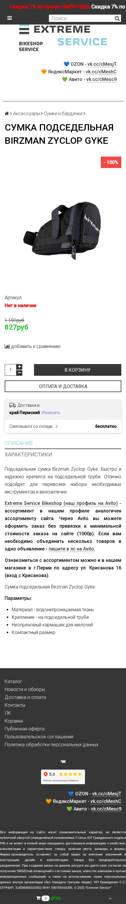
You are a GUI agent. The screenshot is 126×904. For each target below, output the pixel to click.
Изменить (51, 412)
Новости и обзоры (25, 689)
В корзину (77, 370)
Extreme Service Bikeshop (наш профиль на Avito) (61, 503)
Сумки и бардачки (63, 113)
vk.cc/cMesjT (102, 64)
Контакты (15, 705)
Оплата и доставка (63, 386)
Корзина (14, 721)
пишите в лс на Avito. (72, 549)
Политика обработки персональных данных (51, 744)
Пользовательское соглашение (39, 737)
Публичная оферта (25, 729)
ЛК (8, 713)
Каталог (13, 681)
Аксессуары (26, 113)
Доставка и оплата (25, 697)
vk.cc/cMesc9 (101, 79)
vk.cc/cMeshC (101, 72)
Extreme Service (98, 887)
